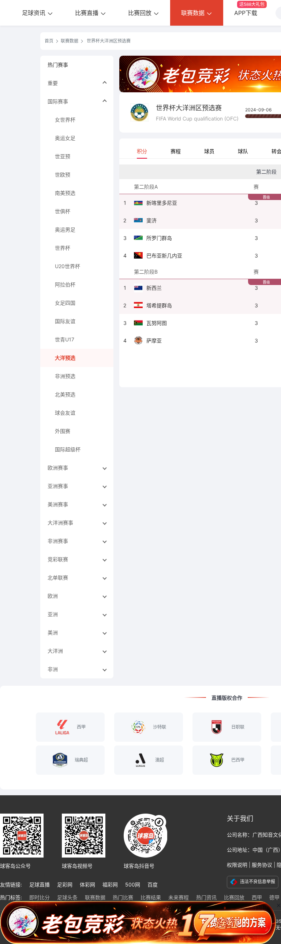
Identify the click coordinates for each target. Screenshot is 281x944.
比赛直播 (87, 12)
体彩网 (87, 884)
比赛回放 (140, 12)
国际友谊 (65, 321)
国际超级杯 (67, 449)
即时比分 (39, 897)
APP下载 (249, 8)
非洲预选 (65, 376)
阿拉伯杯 (65, 284)
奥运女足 (65, 138)
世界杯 (62, 248)
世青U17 (64, 339)
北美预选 (65, 394)
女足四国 (65, 303)
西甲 (257, 897)
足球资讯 (34, 12)
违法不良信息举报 (257, 881)
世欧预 (62, 174)
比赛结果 (150, 897)
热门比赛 (123, 897)
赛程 (176, 151)
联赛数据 (193, 12)
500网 (132, 884)
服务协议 (262, 865)
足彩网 (64, 884)
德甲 (274, 897)
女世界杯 (65, 119)
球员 (209, 151)
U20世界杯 (67, 266)
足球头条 (67, 897)
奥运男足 (65, 229)
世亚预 (62, 156)
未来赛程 (178, 897)
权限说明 (237, 865)
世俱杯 (62, 211)
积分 (142, 151)
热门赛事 (58, 65)
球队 (243, 151)
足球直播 (39, 884)
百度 (152, 884)
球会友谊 (65, 413)
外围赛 (62, 431)
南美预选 (65, 193)
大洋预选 (65, 358)
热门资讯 (206, 897)
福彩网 (110, 884)
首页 (49, 41)
